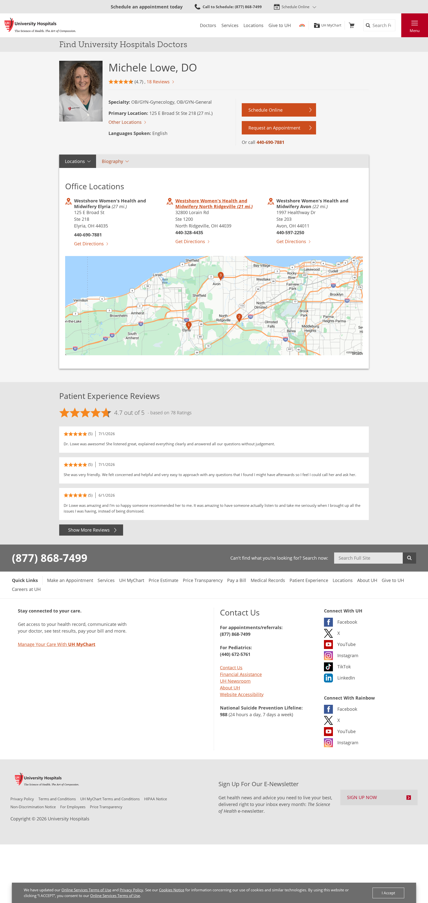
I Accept (388, 892)
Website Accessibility (242, 694)
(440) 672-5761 (235, 654)
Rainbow (302, 25)
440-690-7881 (270, 142)
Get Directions (89, 244)
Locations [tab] (75, 161)
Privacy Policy (131, 889)
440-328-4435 (189, 232)
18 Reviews (158, 82)
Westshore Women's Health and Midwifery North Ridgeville (214, 203)
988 (223, 714)
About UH (230, 688)
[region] (214, 305)
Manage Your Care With (56, 644)
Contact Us (231, 668)
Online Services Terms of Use (86, 889)
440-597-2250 (290, 232)
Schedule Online (295, 6)
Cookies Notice (171, 889)
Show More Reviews (89, 530)
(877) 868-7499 (49, 557)
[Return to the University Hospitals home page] (40, 25)
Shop (351, 25)
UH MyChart (331, 25)
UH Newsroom (235, 681)
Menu (415, 30)
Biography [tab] (112, 161)
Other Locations (125, 122)
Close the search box (398, 25)
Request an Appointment (274, 128)
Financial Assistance (241, 674)
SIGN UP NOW (362, 797)
